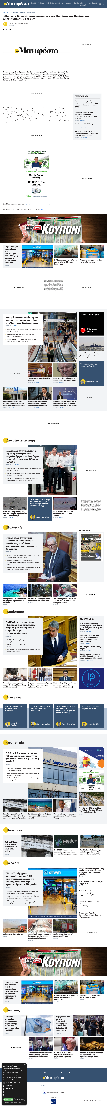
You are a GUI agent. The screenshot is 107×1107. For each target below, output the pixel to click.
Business (14, 830)
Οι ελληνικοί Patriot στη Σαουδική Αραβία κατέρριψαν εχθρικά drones (90, 915)
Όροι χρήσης (43, 1085)
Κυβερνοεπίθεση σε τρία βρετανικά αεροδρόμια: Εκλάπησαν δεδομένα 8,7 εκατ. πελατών (86, 115)
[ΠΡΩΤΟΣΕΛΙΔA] (91, 547)
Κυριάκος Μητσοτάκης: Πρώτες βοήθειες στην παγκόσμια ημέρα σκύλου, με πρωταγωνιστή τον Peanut (40, 686)
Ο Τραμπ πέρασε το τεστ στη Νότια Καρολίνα (13, 708)
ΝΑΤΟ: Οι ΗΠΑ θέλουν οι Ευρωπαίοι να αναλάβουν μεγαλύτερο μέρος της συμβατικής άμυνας (63, 1056)
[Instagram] (44, 1072)
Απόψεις (13, 697)
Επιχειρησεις (59, 3)
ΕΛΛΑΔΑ (62, 266)
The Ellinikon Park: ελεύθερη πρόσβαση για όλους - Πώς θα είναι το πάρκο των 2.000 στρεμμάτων (91, 853)
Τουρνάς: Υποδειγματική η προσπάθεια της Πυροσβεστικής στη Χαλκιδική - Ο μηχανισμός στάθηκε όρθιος (23, 562)
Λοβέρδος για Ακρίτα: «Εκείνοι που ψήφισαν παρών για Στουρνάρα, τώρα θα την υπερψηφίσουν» (20, 627)
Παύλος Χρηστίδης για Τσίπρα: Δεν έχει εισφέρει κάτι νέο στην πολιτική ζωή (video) (64, 685)
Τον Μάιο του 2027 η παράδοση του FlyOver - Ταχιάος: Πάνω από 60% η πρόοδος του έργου (91, 810)
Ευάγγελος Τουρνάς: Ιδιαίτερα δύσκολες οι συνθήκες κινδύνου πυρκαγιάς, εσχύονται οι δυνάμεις (21, 543)
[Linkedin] (10, 29)
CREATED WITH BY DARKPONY (92, 1100)
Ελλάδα (12, 863)
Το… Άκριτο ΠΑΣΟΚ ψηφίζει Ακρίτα (39, 379)
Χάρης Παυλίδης (92, 382)
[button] (14, 1103)
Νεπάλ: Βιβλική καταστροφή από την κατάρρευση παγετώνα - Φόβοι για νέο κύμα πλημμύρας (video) (15, 515)
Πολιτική (14, 527)
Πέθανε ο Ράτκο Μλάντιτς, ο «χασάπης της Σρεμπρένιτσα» (64, 379)
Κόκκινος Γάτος (92, 330)
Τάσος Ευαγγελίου (42, 517)
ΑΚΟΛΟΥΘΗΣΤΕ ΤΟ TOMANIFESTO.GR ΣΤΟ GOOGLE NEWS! (21, 209)
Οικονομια (50, 3)
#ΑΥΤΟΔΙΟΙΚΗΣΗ (31, 12)
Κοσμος (76, 3)
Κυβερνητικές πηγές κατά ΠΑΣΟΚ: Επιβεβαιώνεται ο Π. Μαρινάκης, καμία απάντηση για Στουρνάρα (14, 404)
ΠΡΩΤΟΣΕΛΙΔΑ (93, 3)
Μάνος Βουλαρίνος (43, 724)
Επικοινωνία (63, 1085)
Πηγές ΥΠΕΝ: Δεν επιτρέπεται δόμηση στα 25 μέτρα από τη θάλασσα (14, 601)
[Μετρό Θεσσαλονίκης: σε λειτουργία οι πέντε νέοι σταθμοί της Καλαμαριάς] (52, 336)
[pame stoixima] (53, 229)
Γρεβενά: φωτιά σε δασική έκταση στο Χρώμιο (63, 935)
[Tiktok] (69, 1072)
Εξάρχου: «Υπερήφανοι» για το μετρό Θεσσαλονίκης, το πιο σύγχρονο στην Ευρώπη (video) (65, 403)
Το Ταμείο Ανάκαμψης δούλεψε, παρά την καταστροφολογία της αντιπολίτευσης (40, 502)
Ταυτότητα (53, 1085)
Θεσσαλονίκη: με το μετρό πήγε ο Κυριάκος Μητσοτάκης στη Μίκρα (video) (14, 685)
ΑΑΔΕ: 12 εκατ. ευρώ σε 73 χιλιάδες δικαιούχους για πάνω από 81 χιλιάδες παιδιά (86, 133)
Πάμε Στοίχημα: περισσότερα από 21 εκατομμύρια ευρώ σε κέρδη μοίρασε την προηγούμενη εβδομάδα (11, 255)
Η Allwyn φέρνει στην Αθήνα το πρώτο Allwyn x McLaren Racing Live (65, 262)
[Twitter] (53, 1072)
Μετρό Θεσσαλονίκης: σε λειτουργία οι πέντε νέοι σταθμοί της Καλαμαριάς (22, 320)
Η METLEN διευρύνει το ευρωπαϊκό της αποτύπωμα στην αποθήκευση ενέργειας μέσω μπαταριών (65, 853)
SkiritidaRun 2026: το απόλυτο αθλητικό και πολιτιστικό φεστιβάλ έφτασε (90, 904)
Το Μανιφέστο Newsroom (18, 23)
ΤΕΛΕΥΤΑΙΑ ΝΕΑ (81, 96)
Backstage (15, 611)
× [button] (24, 1065)
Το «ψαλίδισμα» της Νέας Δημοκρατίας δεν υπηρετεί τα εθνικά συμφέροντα (90, 355)
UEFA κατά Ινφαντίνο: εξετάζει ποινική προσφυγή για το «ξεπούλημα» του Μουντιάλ (40, 1055)
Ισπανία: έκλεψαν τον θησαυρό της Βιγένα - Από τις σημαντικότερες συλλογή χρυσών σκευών (91, 1056)
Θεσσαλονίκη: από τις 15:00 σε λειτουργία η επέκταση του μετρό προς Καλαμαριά (39, 936)
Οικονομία (15, 742)
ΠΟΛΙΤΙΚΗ (6, 12)
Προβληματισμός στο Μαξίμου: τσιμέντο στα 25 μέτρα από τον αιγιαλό (39, 816)
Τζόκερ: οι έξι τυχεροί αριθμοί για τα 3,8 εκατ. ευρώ (91, 261)
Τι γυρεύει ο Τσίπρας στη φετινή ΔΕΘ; (89, 365)
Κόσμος (13, 1010)
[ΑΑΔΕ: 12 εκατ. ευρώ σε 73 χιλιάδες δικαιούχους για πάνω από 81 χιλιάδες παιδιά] (52, 772)
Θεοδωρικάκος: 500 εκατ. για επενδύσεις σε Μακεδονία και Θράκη (64, 816)
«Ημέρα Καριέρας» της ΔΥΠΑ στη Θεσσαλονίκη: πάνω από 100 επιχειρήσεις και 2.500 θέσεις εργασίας (91, 872)
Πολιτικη (33, 3)
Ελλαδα (68, 3)
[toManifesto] (16, 4)
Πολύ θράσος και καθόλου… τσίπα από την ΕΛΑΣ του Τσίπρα (64, 514)
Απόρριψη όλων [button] (19, 1099)
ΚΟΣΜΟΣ (82, 109)
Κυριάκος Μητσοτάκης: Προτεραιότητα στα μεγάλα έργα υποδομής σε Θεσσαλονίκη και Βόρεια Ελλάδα (23, 456)
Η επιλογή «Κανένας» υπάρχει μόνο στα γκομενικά (40, 708)
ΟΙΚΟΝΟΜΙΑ (83, 137)
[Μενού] (100, 4)
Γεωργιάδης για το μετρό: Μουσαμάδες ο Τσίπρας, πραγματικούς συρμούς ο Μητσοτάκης (37, 404)
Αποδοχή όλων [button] (8, 1099)
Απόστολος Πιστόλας (15, 724)
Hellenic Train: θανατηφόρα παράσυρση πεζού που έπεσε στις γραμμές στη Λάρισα (90, 893)
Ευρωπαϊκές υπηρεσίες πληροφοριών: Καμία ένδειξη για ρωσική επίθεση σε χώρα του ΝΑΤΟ (87, 104)
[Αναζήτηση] (103, 4)
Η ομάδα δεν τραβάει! (90, 314)
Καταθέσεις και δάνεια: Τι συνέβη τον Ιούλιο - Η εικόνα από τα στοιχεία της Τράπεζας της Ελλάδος (14, 817)
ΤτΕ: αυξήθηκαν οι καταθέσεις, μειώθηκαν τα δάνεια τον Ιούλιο (11, 846)
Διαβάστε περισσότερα (16, 1079)
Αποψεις (41, 3)
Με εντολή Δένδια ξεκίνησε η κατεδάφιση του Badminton (39, 600)
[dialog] (14, 1084)
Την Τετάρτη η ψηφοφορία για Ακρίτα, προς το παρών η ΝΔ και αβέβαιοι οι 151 (64, 601)
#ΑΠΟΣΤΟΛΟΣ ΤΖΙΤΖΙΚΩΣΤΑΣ (18, 12)
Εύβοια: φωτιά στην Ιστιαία (13, 934)
